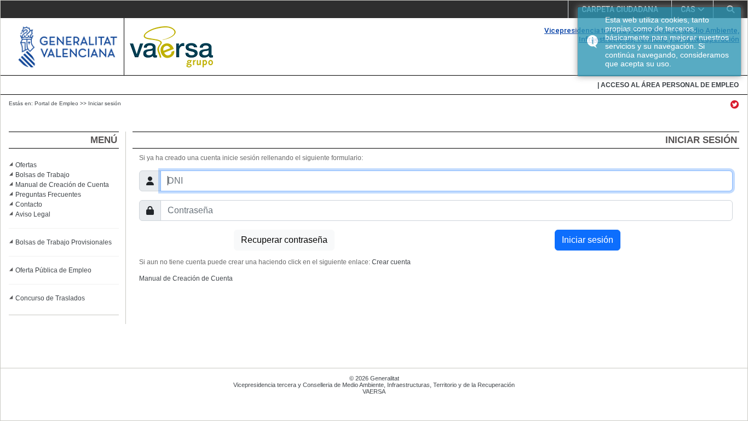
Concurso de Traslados (50, 298)
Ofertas (26, 165)
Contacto (28, 204)
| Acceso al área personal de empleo (668, 85)
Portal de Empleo (56, 103)
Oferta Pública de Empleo (53, 270)
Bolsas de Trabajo (42, 175)
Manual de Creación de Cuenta (62, 185)
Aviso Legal (32, 214)
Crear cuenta (391, 262)
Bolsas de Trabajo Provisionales (63, 242)
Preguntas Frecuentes (48, 194)
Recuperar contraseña (284, 239)
